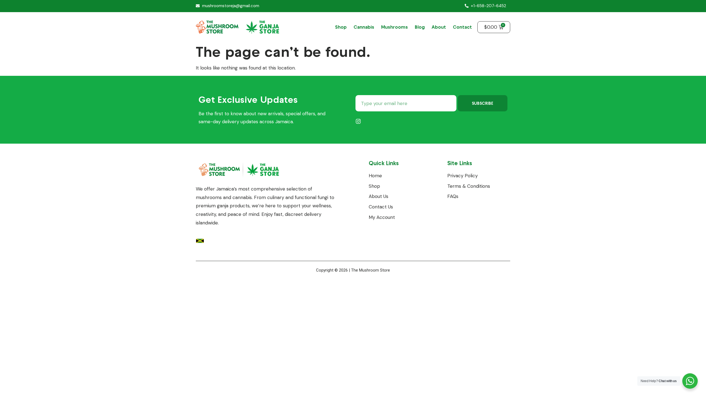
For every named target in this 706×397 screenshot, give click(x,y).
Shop (341, 27)
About (439, 27)
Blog (420, 27)
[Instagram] (358, 121)
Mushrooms (394, 27)
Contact (462, 27)
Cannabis (364, 27)
